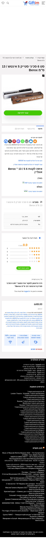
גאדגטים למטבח (28, 316)
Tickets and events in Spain (34, 440)
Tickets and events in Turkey (34, 436)
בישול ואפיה (23, 312)
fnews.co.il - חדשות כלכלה (35, 372)
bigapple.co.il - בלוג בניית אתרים (34, 364)
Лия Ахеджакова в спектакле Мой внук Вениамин (26, 459)
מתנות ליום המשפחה (25, 324)
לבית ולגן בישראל (26, 320)
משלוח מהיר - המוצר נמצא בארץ (23, 336)
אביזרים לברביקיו (32, 314)
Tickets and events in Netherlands (32, 432)
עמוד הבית (41, 58)
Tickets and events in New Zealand (32, 411)
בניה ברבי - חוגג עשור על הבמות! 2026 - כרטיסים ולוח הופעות (25, 464)
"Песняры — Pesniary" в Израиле (33, 472)
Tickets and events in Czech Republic (31, 434)
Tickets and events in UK (35, 391)
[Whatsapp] (22, 141)
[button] (43, 76)
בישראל (6, 314)
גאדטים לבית (19, 316)
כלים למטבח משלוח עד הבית (34, 318)
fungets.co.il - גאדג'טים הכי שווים (33, 366)
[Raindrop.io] (31, 141)
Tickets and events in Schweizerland (31, 415)
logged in (27, 291)
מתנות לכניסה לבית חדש (12, 324)
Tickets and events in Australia (33, 397)
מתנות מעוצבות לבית (36, 326)
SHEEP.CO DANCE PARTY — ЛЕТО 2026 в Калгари (27, 457)
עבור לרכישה (23, 113)
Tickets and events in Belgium (34, 430)
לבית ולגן (16, 312)
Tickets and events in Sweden (34, 426)
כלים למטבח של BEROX (19, 318)
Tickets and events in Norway (34, 422)
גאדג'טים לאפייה (37, 316)
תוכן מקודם (37, 448)
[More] (35, 141)
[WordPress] (27, 141)
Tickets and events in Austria (34, 417)
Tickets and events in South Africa (32, 413)
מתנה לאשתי (26, 322)
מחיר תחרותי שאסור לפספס (35, 336)
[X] (10, 141)
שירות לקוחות (25, 534)
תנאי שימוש (15, 534)
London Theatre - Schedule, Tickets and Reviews (27, 393)
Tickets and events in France (34, 442)
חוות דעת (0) (19, 129)
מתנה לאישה (34, 322)
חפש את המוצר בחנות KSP (33, 183)
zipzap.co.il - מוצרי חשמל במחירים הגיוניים (30, 370)
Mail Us (17, 540)
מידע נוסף (31, 129)
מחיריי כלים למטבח (16, 320)
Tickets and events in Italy (35, 420)
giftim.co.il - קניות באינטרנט (35, 374)
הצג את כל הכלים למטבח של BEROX (30, 161)
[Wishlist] (3, 3)
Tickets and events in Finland (34, 428)
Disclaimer (24, 540)
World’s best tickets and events (33, 403)
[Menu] (43, 3)
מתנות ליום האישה (37, 324)
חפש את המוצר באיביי (34, 191)
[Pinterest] (14, 141)
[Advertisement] (23, 30)
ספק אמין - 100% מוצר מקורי (10, 336)
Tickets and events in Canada (34, 438)
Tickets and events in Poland (34, 424)
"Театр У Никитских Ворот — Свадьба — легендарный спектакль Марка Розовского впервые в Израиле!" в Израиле (25, 468)
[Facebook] (6, 141)
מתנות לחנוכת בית (11, 322)
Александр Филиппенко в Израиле (32, 509)
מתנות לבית (19, 322)
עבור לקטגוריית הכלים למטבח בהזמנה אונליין (27, 164)
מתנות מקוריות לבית (25, 326)
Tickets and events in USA (35, 399)
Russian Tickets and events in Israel (32, 405)
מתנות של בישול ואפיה (13, 326)
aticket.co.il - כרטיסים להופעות (34, 378)
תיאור (40, 129)
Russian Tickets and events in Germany (30, 401)
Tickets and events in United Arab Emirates (29, 407)
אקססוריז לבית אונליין (22, 314)
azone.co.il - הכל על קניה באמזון (34, 368)
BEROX (40, 309)
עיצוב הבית (39, 328)
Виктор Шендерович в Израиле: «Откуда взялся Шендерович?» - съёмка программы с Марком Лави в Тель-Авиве (23, 480)
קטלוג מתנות (29, 58)
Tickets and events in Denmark (33, 418)
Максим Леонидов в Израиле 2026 (32, 507)
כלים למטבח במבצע (9, 316)
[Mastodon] (18, 141)
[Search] (7, 3)
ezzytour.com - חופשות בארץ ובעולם (32, 376)
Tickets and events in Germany (33, 409)
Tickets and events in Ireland (34, 395)
